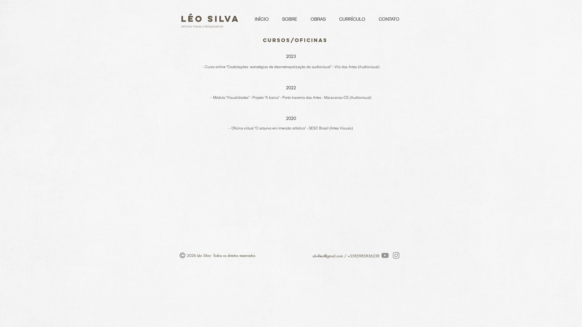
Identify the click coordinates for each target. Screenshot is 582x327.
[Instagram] (396, 255)
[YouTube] (385, 255)
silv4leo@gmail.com (328, 255)
